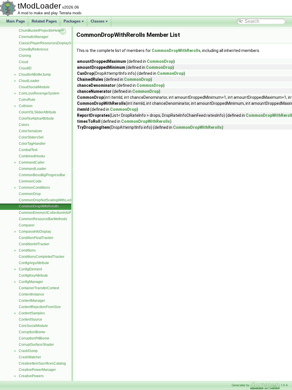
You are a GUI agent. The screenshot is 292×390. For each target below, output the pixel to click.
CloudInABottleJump (35, 75)
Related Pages (44, 21)
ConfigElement (30, 269)
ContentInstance (31, 294)
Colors (24, 125)
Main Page (15, 21)
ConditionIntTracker (34, 244)
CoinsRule (27, 100)
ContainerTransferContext (39, 288)
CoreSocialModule (33, 326)
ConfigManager (31, 282)
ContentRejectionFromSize (40, 307)
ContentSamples (32, 313)
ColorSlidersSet (31, 137)
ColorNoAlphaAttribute (36, 118)
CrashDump (28, 351)
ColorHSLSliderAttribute (37, 112)
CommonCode (30, 181)
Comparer (27, 225)
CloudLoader (29, 81)
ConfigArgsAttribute (34, 263)
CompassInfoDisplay (35, 232)
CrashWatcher (30, 357)
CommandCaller (31, 162)
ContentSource (30, 319)
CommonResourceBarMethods (43, 219)
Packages (72, 21)
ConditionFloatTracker (36, 238)
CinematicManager (33, 37)
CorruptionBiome (32, 332)
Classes (97, 21)
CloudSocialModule (34, 87)
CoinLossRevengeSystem (39, 93)
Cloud (23, 62)
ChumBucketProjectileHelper (41, 31)
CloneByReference (33, 49)
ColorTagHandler (32, 144)
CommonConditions (34, 188)
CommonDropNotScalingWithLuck (45, 200)
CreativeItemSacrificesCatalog (42, 363)
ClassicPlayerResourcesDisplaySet (46, 43)
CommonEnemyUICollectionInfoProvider (50, 213)
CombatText (28, 150)
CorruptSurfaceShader (36, 345)
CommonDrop (30, 194)
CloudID (25, 68)
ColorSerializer (30, 131)
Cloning (25, 56)
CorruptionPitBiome (34, 338)
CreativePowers (31, 376)
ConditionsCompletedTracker (41, 257)
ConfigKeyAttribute (33, 276)
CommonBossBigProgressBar (42, 175)
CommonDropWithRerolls (39, 206)
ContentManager (32, 301)
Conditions (27, 250)
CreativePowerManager (37, 370)
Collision (26, 106)
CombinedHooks (32, 156)
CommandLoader (32, 169)
